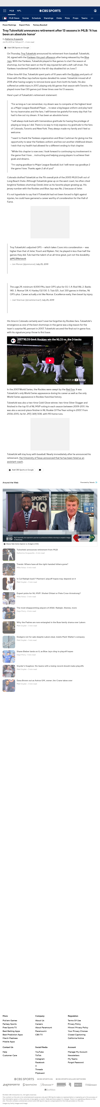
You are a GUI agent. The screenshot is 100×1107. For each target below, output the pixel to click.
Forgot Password (76, 1062)
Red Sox (70, 389)
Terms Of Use (74, 1020)
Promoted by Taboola (87, 482)
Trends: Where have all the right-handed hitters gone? (42, 564)
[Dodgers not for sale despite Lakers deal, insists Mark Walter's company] (9, 642)
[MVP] (78, 1083)
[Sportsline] (30, 1084)
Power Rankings (9, 25)
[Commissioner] (64, 1083)
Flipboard (40, 1073)
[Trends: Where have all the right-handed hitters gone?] (9, 569)
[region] (50, 515)
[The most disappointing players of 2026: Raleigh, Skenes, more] (9, 613)
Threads (39, 1069)
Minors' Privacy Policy (78, 1027)
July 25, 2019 (42, 264)
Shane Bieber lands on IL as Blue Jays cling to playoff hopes (45, 651)
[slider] (50, 534)
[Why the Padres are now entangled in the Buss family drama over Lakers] (9, 627)
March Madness (10, 1038)
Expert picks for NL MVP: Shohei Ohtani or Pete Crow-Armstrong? (49, 593)
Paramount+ (41, 1031)
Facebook (39, 1062)
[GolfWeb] (50, 1090)
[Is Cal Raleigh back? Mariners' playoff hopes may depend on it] (9, 584)
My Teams (72, 1059)
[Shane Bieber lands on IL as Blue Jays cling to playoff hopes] (9, 656)
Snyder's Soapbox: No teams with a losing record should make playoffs (50, 666)
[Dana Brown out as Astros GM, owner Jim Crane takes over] (9, 685)
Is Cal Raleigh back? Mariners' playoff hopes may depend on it (46, 579)
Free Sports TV (10, 1027)
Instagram (40, 1059)
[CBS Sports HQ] (45, 1079)
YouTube (39, 1052)
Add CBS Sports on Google (18, 48)
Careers (39, 1024)
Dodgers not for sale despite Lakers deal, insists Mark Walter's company (51, 637)
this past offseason (45, 57)
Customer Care (10, 1055)
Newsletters (73, 1055)
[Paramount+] (47, 1084)
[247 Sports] (11, 1084)
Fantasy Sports (10, 1024)
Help (5, 1052)
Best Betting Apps (11, 1031)
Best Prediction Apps (13, 1034)
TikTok (38, 1055)
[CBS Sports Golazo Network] (71, 1079)
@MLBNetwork (18, 258)
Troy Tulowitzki (28, 53)
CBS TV (39, 1034)
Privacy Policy (74, 1024)
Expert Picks (24, 25)
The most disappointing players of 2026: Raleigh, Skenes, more (47, 608)
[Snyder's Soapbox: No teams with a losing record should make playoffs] (9, 671)
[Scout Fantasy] (91, 1084)
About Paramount (43, 1027)
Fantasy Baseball (40, 25)
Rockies (75, 74)
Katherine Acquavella (14, 39)
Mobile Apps (9, 1041)
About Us (39, 1020)
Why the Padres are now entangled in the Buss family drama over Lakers (51, 622)
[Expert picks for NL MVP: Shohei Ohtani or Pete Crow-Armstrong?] (9, 598)
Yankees (31, 57)
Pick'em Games (10, 1020)
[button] (5, 10)
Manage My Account (77, 1052)
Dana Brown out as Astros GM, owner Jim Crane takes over (44, 680)
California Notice (76, 1035)
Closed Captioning (76, 1032)
